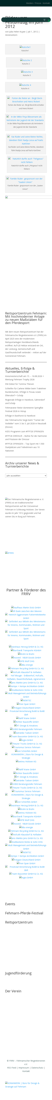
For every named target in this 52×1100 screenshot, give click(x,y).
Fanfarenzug (11, 1018)
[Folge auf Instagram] (4, 3)
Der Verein (13, 991)
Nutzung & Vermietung (16, 938)
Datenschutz (37, 1067)
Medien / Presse (33, 3)
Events (10, 904)
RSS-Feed (11, 1067)
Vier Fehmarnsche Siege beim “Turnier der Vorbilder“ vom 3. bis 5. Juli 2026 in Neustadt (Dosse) (25, 423)
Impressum (23, 1067)
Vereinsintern (11, 35)
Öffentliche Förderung (15, 959)
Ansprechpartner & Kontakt (18, 983)
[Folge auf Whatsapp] (34, 561)
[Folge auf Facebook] (10, 3)
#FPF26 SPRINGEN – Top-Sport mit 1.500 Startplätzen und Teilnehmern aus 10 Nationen (24, 447)
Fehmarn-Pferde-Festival (24, 913)
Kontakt (46, 3)
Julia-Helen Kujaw (17, 31)
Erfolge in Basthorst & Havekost (20, 415)
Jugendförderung (18, 973)
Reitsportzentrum (19, 922)
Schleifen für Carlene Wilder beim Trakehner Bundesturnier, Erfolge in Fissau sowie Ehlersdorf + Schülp (25, 392)
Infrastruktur (11, 932)
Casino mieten (12, 943)
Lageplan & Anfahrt (14, 949)
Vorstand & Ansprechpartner (18, 1007)
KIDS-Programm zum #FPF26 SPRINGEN (24, 431)
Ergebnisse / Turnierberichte (18, 1028)
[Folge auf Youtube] (29, 561)
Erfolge (8, 1023)
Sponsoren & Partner (15, 1048)
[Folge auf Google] (16, 3)
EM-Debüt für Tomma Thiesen (19, 384)
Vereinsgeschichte (13, 1012)
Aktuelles (9, 1001)
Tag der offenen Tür (14, 927)
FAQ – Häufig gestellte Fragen (19, 954)
